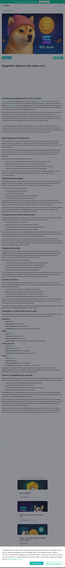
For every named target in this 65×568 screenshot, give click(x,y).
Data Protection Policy (15, 559)
